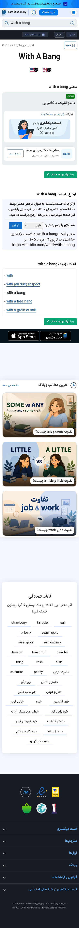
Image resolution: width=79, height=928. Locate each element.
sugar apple (50, 632)
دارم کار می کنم (26, 731)
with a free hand (19, 300)
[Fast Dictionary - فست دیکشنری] (14, 12)
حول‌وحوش (53, 691)
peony (38, 672)
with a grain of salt (21, 309)
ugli (62, 622)
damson (16, 652)
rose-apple (25, 642)
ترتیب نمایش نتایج (32, 34)
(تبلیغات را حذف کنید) (52, 114)
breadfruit (39, 652)
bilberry (26, 632)
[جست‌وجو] (7, 23)
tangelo (42, 622)
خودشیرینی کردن (26, 721)
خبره (38, 701)
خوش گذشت (56, 721)
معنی (72, 34)
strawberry (19, 622)
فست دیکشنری (29, 903)
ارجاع (59, 34)
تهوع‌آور (26, 682)
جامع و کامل (49, 682)
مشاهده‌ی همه (10, 385)
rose (39, 662)
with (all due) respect (23, 283)
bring (19, 662)
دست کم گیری (39, 741)
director (62, 652)
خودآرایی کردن (58, 711)
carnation (16, 672)
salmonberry (52, 642)
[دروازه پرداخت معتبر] (55, 792)
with (9, 275)
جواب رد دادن (27, 691)
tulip (59, 662)
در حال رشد (55, 731)
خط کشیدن (61, 701)
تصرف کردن (61, 672)
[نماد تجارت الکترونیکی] (41, 792)
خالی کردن (17, 701)
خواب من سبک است (25, 711)
